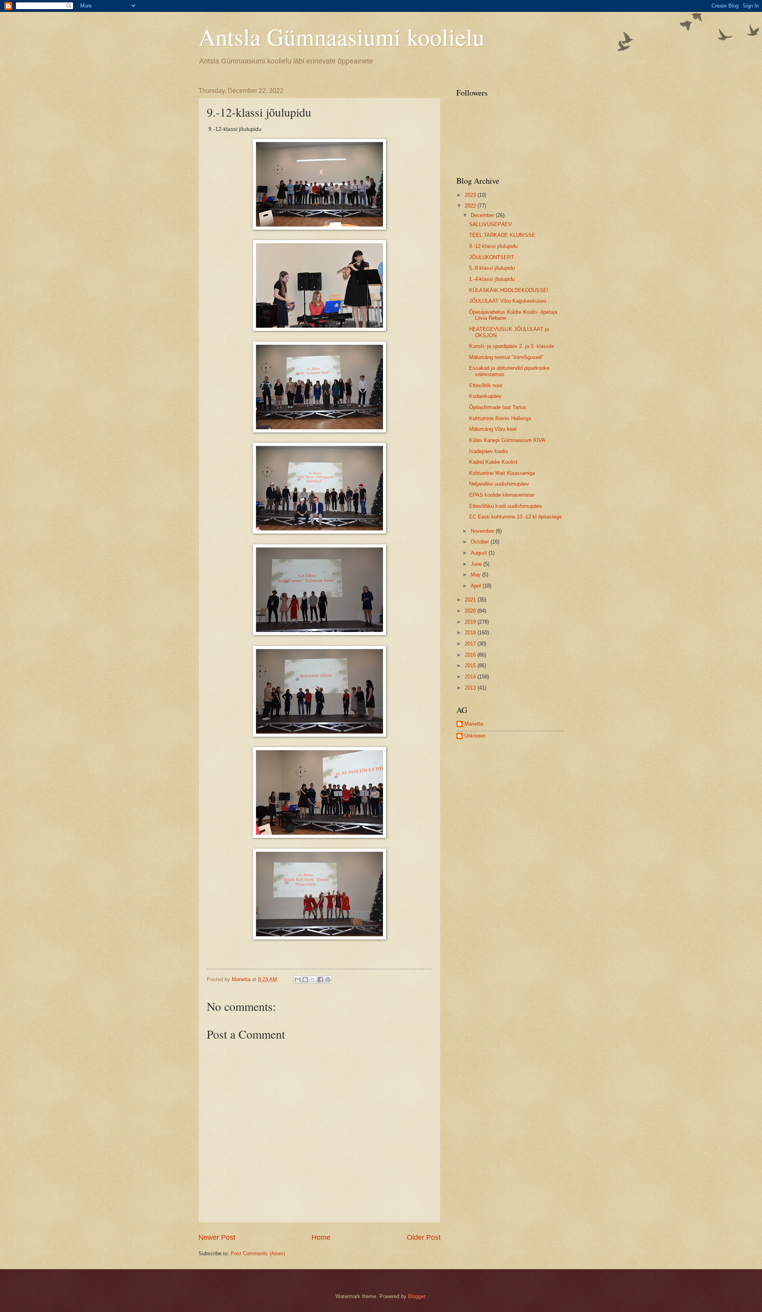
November (483, 531)
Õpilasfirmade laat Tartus (498, 407)
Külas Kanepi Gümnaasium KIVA (507, 440)
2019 (471, 622)
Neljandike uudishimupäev (499, 484)
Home (321, 1237)
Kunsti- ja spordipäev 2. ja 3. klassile (511, 346)
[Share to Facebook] (320, 980)
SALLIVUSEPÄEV (490, 224)
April (477, 586)
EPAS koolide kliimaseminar (501, 495)
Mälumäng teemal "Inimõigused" (506, 357)
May (476, 575)
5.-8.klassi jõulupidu (492, 268)
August (480, 553)
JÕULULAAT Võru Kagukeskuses (507, 301)
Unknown (474, 736)
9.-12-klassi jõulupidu (493, 246)
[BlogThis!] (305, 980)
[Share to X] (313, 980)
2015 (471, 665)
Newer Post (216, 1237)
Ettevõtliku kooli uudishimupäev (505, 506)
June (477, 564)
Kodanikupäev (485, 396)
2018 (471, 633)
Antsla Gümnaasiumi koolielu (341, 36)
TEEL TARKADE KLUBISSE (502, 235)
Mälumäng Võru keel (492, 429)
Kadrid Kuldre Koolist (493, 462)
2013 (471, 688)
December (483, 215)
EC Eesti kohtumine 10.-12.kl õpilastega (515, 517)
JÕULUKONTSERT (491, 257)
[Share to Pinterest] (328, 980)
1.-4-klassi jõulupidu (492, 279)
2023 (471, 195)
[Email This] (298, 980)
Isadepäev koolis (488, 451)
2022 (471, 206)
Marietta (473, 724)
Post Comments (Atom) (258, 1253)
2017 (471, 644)
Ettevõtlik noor (485, 385)
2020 (471, 611)
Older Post (424, 1237)
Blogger (416, 1296)
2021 (471, 600)
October (481, 542)
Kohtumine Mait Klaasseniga (502, 473)
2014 (471, 677)
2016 (471, 655)
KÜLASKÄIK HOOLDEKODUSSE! (508, 290)
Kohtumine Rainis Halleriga (500, 418)
